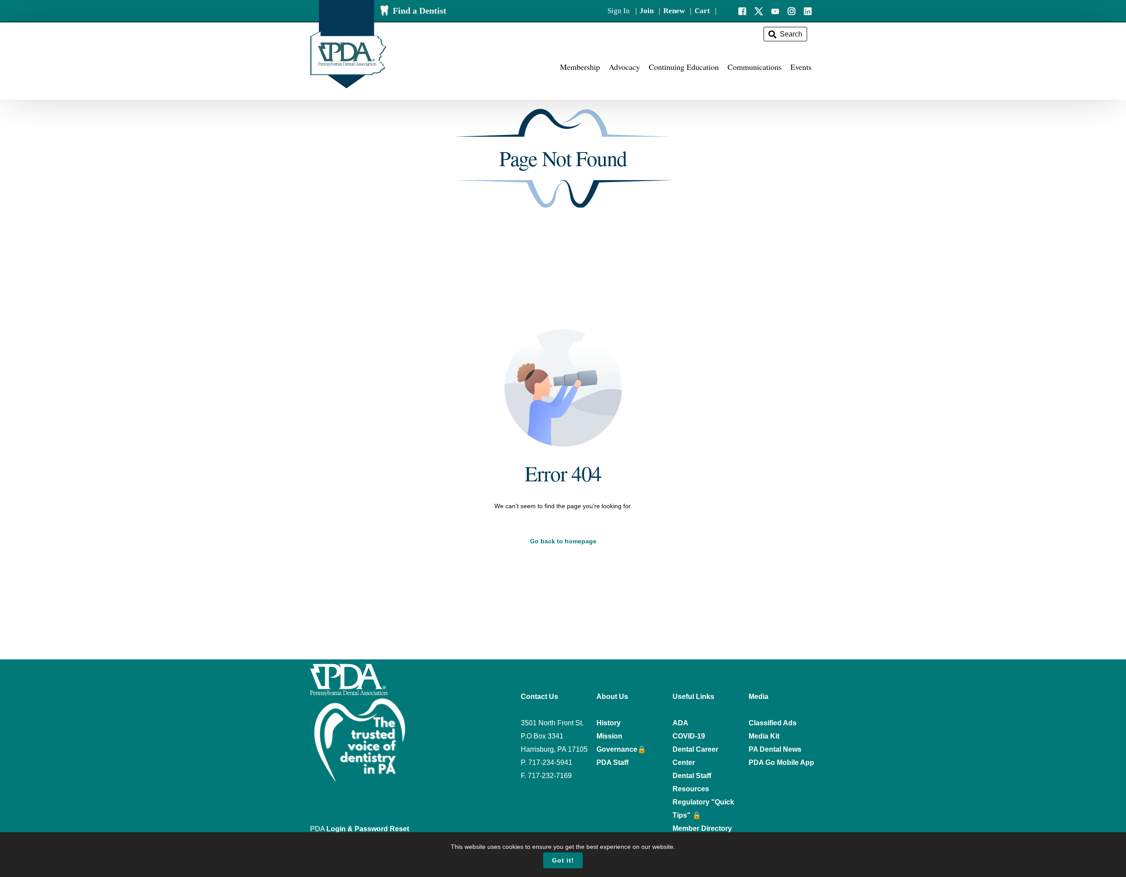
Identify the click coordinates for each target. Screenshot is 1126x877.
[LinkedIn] (808, 10)
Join (647, 11)
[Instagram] (791, 10)
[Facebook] (742, 10)
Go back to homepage (563, 541)
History (608, 723)
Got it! (563, 860)
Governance (616, 749)
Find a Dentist (419, 10)
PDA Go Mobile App (781, 762)
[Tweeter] (758, 10)
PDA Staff (612, 762)
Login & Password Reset (367, 829)
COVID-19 (689, 736)
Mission (609, 736)
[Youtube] (775, 10)
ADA (680, 723)
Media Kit (764, 736)
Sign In (618, 11)
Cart (702, 11)
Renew (674, 11)
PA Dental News (775, 749)
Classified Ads (773, 723)
